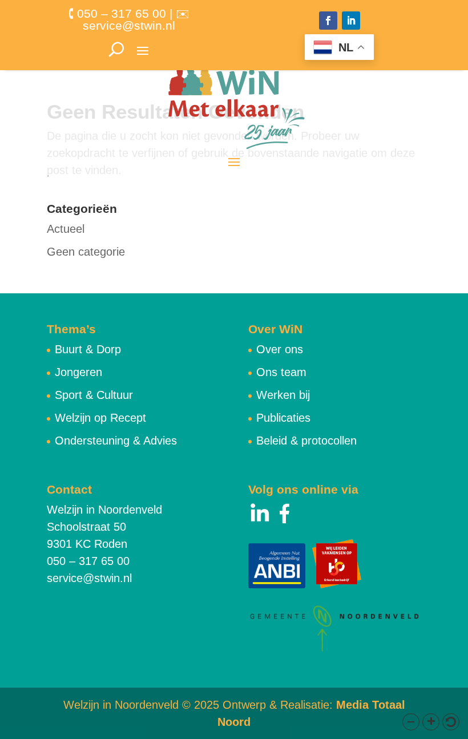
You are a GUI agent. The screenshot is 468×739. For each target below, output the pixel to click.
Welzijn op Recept (100, 417)
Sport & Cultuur (94, 395)
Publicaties (283, 417)
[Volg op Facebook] (328, 20)
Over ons (279, 349)
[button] (410, 721)
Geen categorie (86, 251)
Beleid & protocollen (306, 440)
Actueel (65, 229)
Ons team (281, 372)
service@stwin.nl (89, 578)
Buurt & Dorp (88, 349)
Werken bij (283, 395)
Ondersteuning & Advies (116, 440)
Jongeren (78, 372)
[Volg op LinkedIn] (351, 20)
